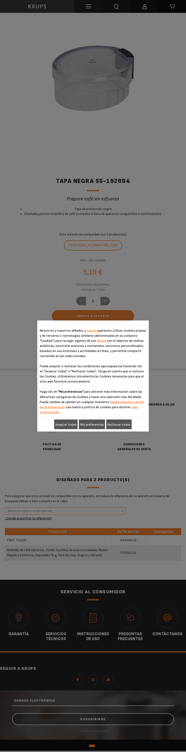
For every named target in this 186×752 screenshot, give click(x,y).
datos (101, 341)
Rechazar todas (119, 424)
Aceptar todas (66, 424)
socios (92, 331)
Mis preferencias (92, 424)
